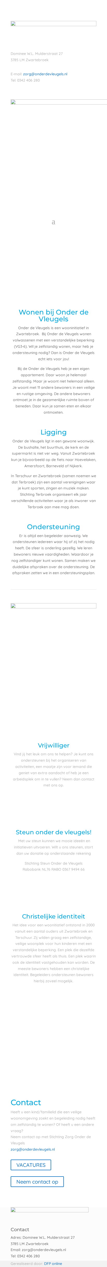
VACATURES (30, 1165)
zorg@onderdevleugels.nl (45, 74)
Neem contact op (37, 1181)
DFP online (53, 1263)
